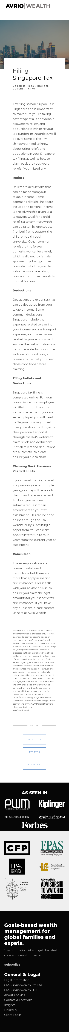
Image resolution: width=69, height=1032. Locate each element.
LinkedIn (10, 1010)
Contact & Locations (18, 1000)
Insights (9, 1005)
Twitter (34, 752)
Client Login (12, 1015)
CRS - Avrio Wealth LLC (20, 990)
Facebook (34, 739)
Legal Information (17, 980)
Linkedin (34, 764)
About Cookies (14, 995)
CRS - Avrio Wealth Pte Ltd (23, 985)
